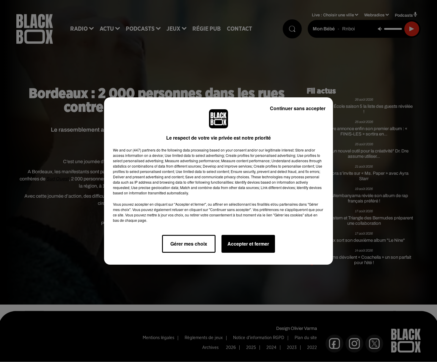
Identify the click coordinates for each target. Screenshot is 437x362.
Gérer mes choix (188, 243)
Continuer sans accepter (298, 108)
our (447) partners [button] (140, 149)
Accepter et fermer (248, 243)
